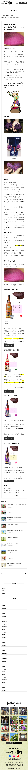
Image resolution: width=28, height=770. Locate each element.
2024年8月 (4, 663)
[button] (9, 345)
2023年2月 (4, 687)
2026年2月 (4, 616)
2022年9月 (4, 690)
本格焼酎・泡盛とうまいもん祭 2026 (13, 524)
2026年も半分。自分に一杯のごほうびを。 (14, 517)
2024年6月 (4, 669)
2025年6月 (4, 637)
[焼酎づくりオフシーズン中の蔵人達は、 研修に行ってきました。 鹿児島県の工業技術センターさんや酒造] (5, 737)
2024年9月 (4, 661)
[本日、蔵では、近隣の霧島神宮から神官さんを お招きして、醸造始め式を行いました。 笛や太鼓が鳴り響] (23, 711)
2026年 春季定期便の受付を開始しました (14, 557)
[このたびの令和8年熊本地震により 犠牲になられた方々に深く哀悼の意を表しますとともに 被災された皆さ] (5, 719)
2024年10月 (4, 658)
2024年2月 (4, 677)
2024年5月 (4, 671)
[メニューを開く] (17, 3)
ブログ (3, 590)
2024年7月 (4, 666)
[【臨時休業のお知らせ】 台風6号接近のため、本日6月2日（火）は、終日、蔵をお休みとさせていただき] (23, 737)
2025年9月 (4, 629)
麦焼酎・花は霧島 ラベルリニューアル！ (14, 563)
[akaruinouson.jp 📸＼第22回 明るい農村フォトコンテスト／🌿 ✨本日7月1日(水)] (14, 728)
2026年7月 (4, 605)
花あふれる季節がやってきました (12, 550)
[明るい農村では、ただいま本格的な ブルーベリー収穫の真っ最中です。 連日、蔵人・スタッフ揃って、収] (14, 719)
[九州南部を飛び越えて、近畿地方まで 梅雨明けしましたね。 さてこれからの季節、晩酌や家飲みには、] (23, 719)
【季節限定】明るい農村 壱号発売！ (13, 543)
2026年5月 (4, 608)
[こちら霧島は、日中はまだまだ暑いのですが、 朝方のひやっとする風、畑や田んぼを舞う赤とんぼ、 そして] (14, 711)
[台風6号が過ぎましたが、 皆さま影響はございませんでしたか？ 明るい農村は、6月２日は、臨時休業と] (14, 737)
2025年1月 (4, 650)
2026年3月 (4, 613)
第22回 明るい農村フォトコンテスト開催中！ (15, 511)
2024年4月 (4, 674)
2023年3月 (4, 685)
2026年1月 (4, 618)
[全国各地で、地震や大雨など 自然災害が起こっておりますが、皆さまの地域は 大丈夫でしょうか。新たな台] (5, 728)
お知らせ (4, 588)
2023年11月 (4, 679)
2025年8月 (4, 632)
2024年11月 (4, 655)
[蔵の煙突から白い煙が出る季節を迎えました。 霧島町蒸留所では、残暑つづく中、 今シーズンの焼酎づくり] (5, 711)
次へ (26, 573)
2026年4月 (4, 610)
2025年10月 (4, 626)
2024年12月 (4, 653)
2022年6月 (4, 693)
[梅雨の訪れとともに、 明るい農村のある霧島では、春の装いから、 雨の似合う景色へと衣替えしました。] (23, 728)
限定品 (3, 593)
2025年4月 (4, 642)
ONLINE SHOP (23, 2)
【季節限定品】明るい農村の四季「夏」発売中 (15, 530)
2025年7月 (4, 634)
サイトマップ (17, 768)
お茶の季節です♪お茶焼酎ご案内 (12, 537)
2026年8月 (4, 602)
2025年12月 (4, 621)
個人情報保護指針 (11, 768)
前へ (2, 573)
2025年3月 (4, 645)
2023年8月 (4, 682)
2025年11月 (4, 624)
